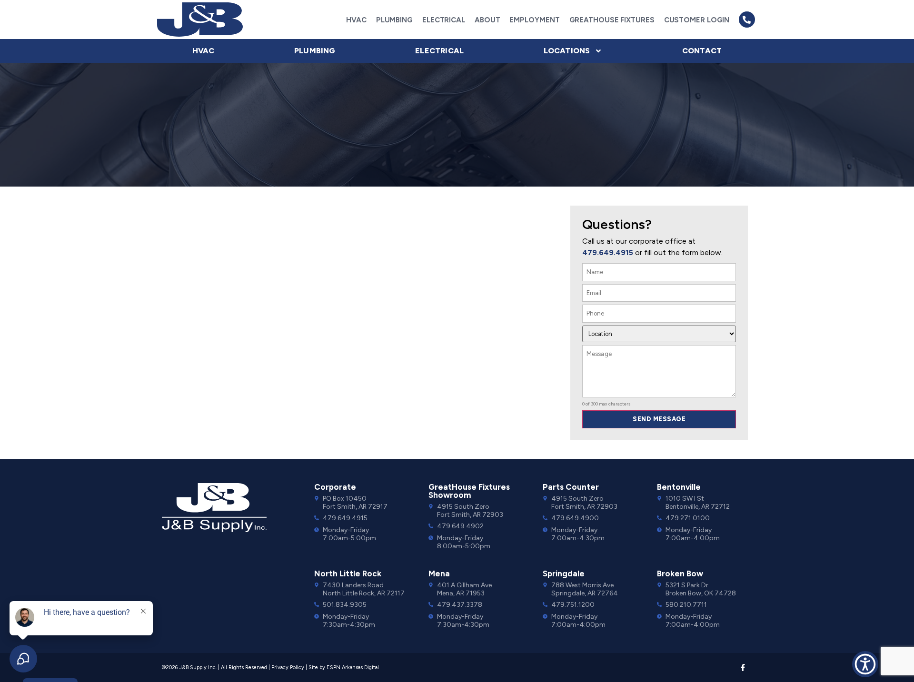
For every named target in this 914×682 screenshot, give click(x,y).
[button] (747, 19)
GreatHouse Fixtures (612, 20)
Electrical (443, 20)
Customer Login (697, 20)
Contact (702, 50)
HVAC (356, 20)
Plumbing (394, 20)
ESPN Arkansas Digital (353, 667)
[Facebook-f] (743, 667)
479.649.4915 (607, 252)
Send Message (659, 419)
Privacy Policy (287, 667)
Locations (567, 50)
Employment (534, 20)
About (487, 20)
